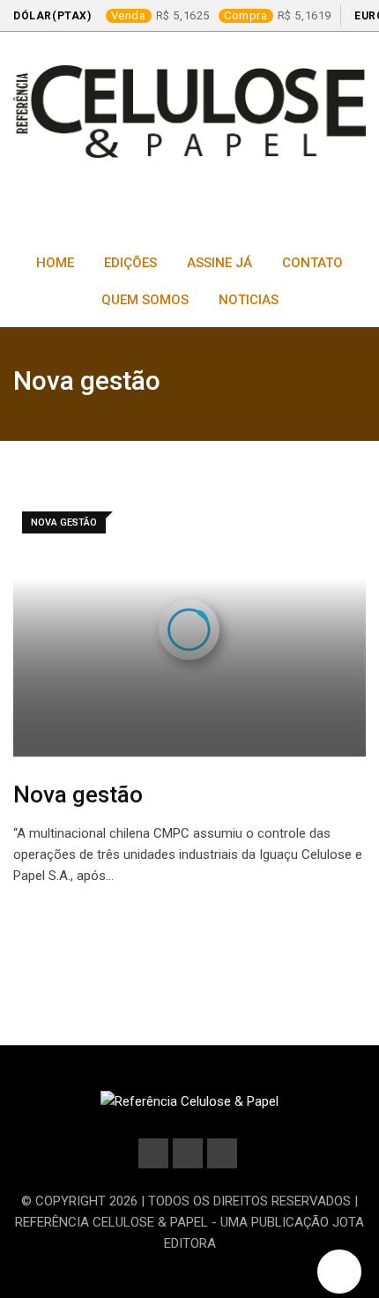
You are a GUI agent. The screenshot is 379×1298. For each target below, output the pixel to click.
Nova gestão (78, 794)
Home (55, 263)
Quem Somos (145, 300)
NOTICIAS (249, 300)
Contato (312, 263)
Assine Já (219, 263)
